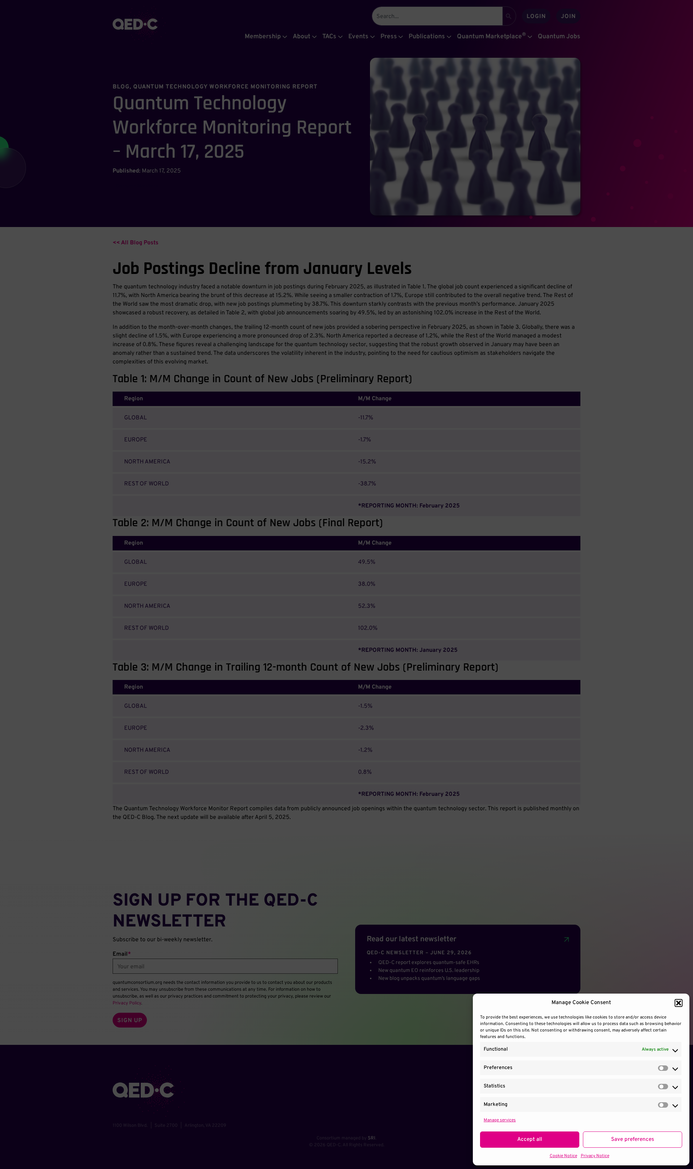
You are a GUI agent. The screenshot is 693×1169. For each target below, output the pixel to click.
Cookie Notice (563, 1156)
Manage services (500, 1120)
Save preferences (632, 1139)
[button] (678, 1003)
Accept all (529, 1139)
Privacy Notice (595, 1156)
